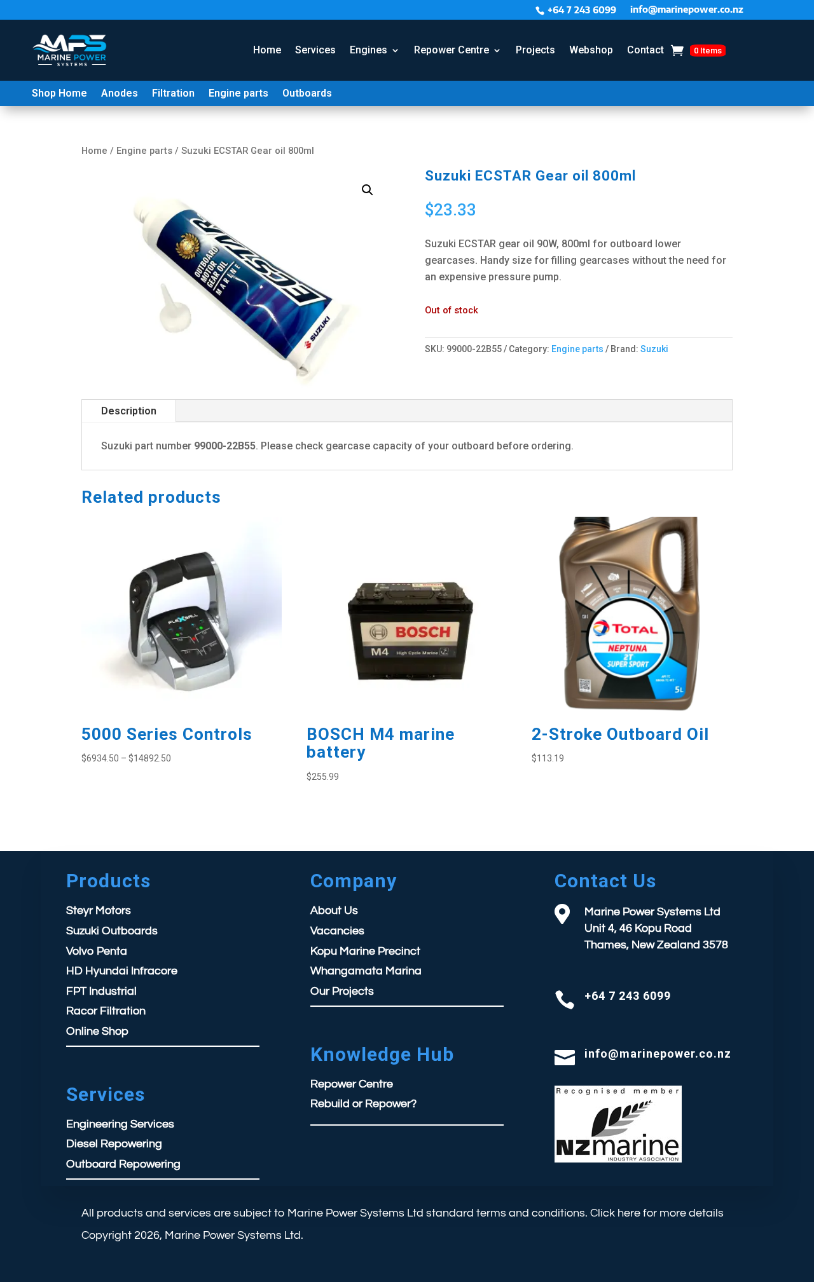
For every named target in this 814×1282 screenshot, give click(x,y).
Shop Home (59, 94)
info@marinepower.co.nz (686, 10)
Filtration (173, 94)
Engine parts (238, 94)
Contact (645, 50)
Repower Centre (451, 50)
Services (315, 50)
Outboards (307, 94)
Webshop (591, 50)
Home (267, 50)
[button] (367, 190)
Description (128, 411)
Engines (368, 50)
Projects (535, 50)
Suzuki (654, 349)
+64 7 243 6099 (582, 10)
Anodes (119, 94)
